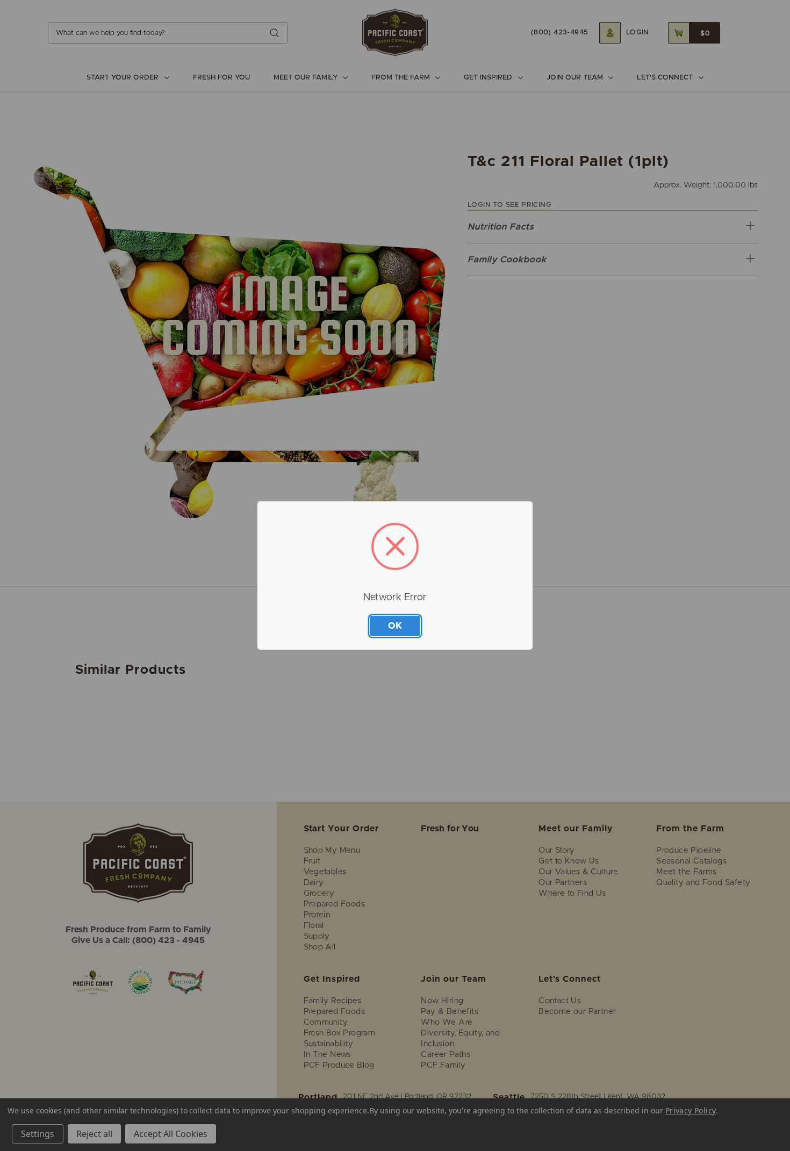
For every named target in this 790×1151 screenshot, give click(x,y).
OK (395, 625)
